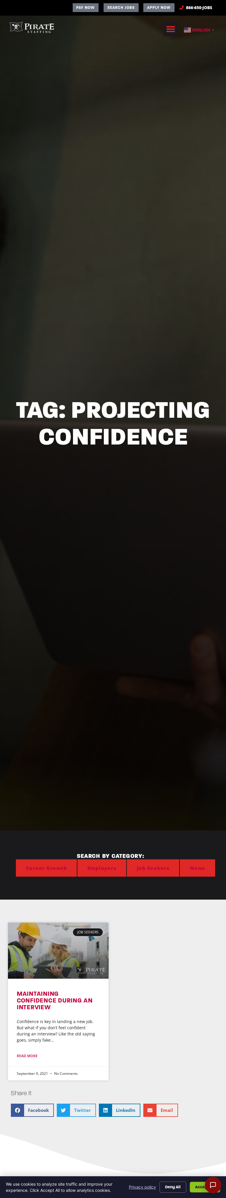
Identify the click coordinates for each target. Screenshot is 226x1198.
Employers (102, 868)
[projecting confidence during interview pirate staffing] (58, 951)
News (197, 868)
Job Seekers (153, 868)
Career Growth (46, 868)
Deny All (173, 1186)
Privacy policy (142, 1186)
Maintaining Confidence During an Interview (55, 1000)
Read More (27, 1055)
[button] (171, 29)
